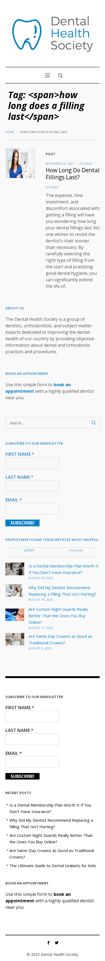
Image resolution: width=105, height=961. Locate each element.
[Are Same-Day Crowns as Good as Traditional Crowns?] (14, 639)
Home (9, 132)
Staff (54, 187)
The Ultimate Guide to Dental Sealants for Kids (52, 865)
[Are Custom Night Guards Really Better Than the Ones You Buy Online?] (14, 614)
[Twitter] (56, 942)
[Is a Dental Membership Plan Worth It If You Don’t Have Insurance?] (14, 568)
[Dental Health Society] (52, 34)
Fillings (85, 163)
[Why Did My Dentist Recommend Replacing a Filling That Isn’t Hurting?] (14, 590)
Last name (19, 477)
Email (13, 500)
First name (19, 454)
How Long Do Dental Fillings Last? (73, 173)
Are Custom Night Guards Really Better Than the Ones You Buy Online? (58, 615)
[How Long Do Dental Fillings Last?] (20, 163)
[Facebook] (48, 942)
